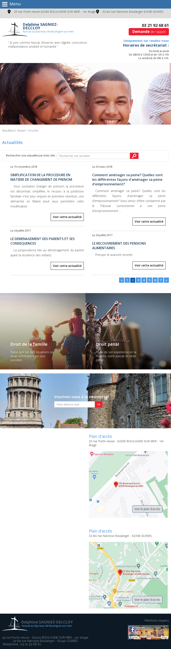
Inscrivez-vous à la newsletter (81, 396)
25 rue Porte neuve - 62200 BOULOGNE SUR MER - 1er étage (45, 637)
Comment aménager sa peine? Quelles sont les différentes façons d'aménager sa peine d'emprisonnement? (127, 179)
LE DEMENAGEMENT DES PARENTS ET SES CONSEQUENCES (42, 241)
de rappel (148, 31)
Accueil (21, 130)
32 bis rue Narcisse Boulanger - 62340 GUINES (45, 641)
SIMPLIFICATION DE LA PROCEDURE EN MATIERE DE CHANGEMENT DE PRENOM (41, 177)
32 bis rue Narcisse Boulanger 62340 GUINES (132, 12)
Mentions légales (157, 620)
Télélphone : (21, 644)
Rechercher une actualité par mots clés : (31, 155)
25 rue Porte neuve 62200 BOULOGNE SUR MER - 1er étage (55, 12)
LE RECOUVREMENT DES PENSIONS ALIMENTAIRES (119, 245)
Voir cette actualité (67, 217)
